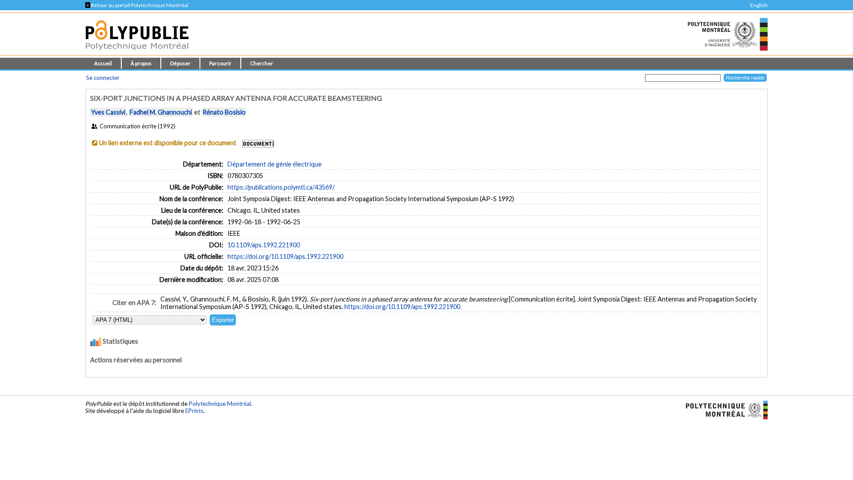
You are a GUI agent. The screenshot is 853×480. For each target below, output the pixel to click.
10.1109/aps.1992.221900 (263, 245)
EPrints (194, 410)
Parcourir (220, 63)
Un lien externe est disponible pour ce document (167, 143)
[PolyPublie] (137, 52)
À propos (141, 63)
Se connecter (103, 77)
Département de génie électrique (274, 164)
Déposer (180, 63)
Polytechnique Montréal (220, 403)
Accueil (103, 63)
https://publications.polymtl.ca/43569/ (281, 187)
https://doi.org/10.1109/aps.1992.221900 (285, 256)
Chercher (261, 63)
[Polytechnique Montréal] (723, 409)
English (759, 5)
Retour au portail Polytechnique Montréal (136, 5)
